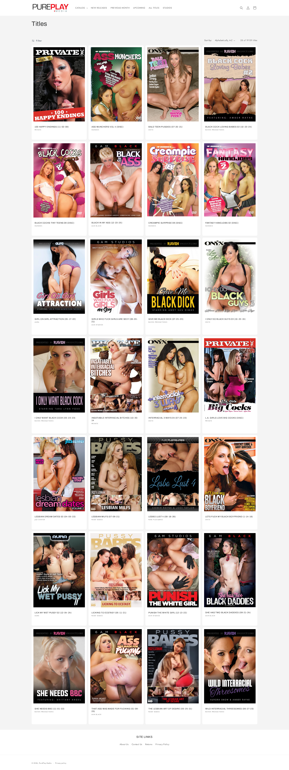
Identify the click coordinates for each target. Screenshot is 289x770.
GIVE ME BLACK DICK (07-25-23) (165, 319)
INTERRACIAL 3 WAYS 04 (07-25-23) (167, 418)
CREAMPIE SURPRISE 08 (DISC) (165, 223)
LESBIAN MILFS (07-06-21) (106, 516)
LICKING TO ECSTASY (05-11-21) (109, 613)
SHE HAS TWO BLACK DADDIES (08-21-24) (228, 612)
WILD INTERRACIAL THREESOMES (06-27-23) (229, 709)
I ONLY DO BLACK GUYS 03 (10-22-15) (225, 319)
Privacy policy (60, 763)
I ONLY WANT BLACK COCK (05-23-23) (55, 418)
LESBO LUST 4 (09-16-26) (162, 516)
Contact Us (137, 744)
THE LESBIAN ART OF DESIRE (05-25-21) (170, 709)
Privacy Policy (162, 744)
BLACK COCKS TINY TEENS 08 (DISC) (54, 223)
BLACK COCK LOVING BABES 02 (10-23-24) (228, 127)
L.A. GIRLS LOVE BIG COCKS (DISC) (224, 418)
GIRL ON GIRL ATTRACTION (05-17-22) (55, 319)
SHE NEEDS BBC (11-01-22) (49, 709)
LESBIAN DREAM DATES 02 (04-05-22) (55, 516)
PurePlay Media (45, 763)
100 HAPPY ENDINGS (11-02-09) (52, 127)
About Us (124, 744)
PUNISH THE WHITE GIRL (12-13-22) (167, 613)
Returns (148, 744)
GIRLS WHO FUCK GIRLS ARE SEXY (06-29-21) (115, 320)
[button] (81, 8)
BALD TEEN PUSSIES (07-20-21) (165, 127)
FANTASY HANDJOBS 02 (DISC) (221, 223)
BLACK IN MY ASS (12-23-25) (107, 223)
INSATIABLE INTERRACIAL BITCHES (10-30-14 (115, 419)
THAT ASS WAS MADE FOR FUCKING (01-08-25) (115, 710)
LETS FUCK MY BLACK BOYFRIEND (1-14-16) (229, 516)
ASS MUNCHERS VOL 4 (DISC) (108, 127)
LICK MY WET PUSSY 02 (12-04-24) (53, 613)
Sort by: (208, 40)
